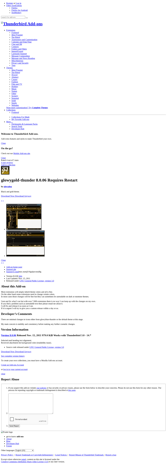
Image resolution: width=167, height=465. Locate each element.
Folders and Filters (19, 49)
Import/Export (17, 51)
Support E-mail (12, 272)
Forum (9, 446)
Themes (9, 68)
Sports (14, 103)
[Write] (25, 256)
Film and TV (16, 84)
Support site (11, 269)
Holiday (14, 86)
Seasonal (15, 98)
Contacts (15, 47)
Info (20, 276)
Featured (15, 32)
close (3, 374)
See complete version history (13, 356)
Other (13, 93)
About (8, 439)
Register (9, 3)
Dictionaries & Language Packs (24, 124)
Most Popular (17, 35)
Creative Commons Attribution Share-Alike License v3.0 (24, 462)
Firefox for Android (19, 10)
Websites (15, 105)
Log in (18, 3)
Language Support (19, 54)
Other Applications (14, 5)
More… (9, 122)
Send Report (14, 426)
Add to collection (8, 165)
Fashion (14, 82)
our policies (41, 388)
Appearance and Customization (24, 39)
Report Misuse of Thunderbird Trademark (86, 455)
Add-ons (35, 23)
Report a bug (111, 455)
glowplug (8, 186)
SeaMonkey (16, 12)
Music (14, 89)
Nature (14, 91)
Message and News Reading (23, 58)
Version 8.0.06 (8, 335)
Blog (8, 441)
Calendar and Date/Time (21, 42)
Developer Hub (17, 129)
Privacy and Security (20, 63)
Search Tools (16, 126)
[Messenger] (23, 229)
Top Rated (15, 37)
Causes (14, 79)
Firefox (14, 8)
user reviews (7, 162)
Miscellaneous (17, 61)
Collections (11, 110)
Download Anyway (23, 196)
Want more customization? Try (27, 108)
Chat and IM (16, 44)
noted (23, 459)
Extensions (10, 30)
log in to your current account (15, 369)
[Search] (27, 17)
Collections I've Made (20, 117)
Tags (13, 65)
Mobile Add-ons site (21, 153)
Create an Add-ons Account (12, 365)
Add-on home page (14, 267)
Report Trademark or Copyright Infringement (34, 455)
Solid (13, 100)
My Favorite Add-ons (20, 119)
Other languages (7, 450)
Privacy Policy (7, 455)
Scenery (14, 96)
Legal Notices (61, 455)
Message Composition (20, 56)
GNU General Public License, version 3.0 (36, 281)
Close (3, 143)
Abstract (14, 77)
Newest (14, 75)
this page (72, 390)
